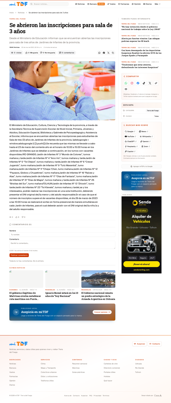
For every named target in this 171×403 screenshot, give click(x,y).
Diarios (12, 385)
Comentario (14, 239)
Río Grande (139, 368)
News (143, 131)
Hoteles (107, 376)
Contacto (156, 344)
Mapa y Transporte (48, 368)
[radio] (31, 52)
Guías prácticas (78, 372)
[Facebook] (104, 53)
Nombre (12, 231)
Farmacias (13, 376)
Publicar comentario (19, 255)
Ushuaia (138, 364)
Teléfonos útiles (47, 381)
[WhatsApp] (99, 53)
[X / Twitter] (108, 53)
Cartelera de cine (111, 364)
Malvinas (75, 368)
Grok (146, 146)
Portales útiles (109, 372)
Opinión (12, 381)
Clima (43, 364)
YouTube (130, 136)
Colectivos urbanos (48, 372)
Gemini (146, 141)
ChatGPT (131, 141)
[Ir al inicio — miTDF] (18, 4)
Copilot (130, 151)
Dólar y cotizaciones (49, 376)
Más (156, 4)
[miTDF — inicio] (18, 343)
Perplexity (131, 146)
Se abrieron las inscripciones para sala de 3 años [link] (48, 12)
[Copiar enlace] (113, 53)
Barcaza (12, 368)
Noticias (21, 12)
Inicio (11, 12)
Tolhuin (138, 372)
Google (130, 131)
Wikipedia (146, 136)
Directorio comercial (112, 368)
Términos (106, 396)
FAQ (90, 396)
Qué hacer (108, 381)
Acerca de (67, 396)
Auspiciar (141, 344)
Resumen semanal (79, 364)
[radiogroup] (40, 52)
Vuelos (12, 372)
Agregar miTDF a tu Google (142, 166)
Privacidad (97, 396)
